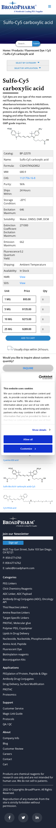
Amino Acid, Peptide (14, 644)
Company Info (11, 738)
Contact (7, 759)
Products (17, 50)
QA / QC (7, 724)
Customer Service (13, 708)
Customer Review (13, 748)
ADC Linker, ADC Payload (17, 594)
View (22, 277)
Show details (39, 429)
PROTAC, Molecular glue (17, 623)
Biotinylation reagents (16, 654)
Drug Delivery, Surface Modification (23, 684)
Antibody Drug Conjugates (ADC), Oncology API (28, 600)
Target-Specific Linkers (16, 618)
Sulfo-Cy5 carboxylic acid (19, 54)
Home (6, 50)
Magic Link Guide (13, 713)
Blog (5, 743)
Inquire (28, 368)
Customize (26, 448)
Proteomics (9, 694)
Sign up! (13, 542)
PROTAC (7, 689)
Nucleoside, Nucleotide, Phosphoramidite (27, 639)
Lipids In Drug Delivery (16, 633)
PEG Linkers (10, 583)
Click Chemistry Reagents (17, 588)
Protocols (8, 719)
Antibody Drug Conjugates (18, 679)
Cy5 (49, 50)
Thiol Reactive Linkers (15, 607)
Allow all (28, 439)
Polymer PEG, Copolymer (17, 628)
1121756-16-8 (27, 178)
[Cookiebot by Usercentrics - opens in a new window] (39, 377)
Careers (7, 754)
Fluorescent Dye (34, 50)
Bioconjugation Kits (14, 659)
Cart (5, 764)
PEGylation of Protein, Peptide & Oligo (25, 673)
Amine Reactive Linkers (16, 612)
